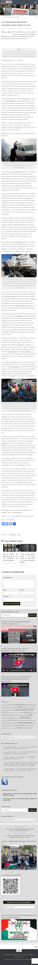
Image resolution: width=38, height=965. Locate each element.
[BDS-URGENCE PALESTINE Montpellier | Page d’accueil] (8, 2)
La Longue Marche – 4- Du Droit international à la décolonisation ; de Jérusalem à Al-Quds (20, 752)
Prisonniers (32, 720)
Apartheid (18, 704)
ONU (10, 720)
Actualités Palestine (10, 17)
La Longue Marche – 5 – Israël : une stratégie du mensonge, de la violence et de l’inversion (20, 747)
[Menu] (35, 2)
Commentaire (7, 577)
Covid (18, 534)
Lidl (30, 715)
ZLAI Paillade (26, 728)
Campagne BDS (5, 710)
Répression (25, 722)
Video (19, 728)
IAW (10, 715)
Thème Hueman (29, 959)
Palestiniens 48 (25, 720)
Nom (4, 590)
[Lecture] (4, 670)
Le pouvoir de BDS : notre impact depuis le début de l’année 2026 (20, 799)
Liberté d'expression (17, 715)
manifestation (17, 718)
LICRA (25, 715)
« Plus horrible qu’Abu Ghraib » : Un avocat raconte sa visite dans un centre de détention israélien (27, 558)
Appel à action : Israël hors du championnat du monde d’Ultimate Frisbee (20, 794)
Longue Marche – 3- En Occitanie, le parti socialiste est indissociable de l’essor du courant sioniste (20, 769)
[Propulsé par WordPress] (17, 959)
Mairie (11, 718)
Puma (10, 723)
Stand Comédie (20, 725)
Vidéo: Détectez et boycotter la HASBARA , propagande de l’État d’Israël (20, 757)
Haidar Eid (4, 715)
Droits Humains (9, 713)
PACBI (18, 720)
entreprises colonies (18, 712)
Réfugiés (15, 723)
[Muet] (31, 670)
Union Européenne (12, 728)
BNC (21, 707)
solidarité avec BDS (10, 725)
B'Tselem (30, 705)
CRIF (3, 713)
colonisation (13, 534)
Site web (6, 596)
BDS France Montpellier (11, 707)
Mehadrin (25, 717)
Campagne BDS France (9, 790)
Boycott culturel (31, 707)
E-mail (22, 590)
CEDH (12, 710)
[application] (19, 662)
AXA (25, 705)
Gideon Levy (32, 713)
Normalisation (4, 720)
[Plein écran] (34, 670)
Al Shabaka (3, 705)
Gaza (26, 712)
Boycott (26, 707)
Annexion (10, 705)
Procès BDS (4, 723)
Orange (14, 720)
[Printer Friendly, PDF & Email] (7, 32)
